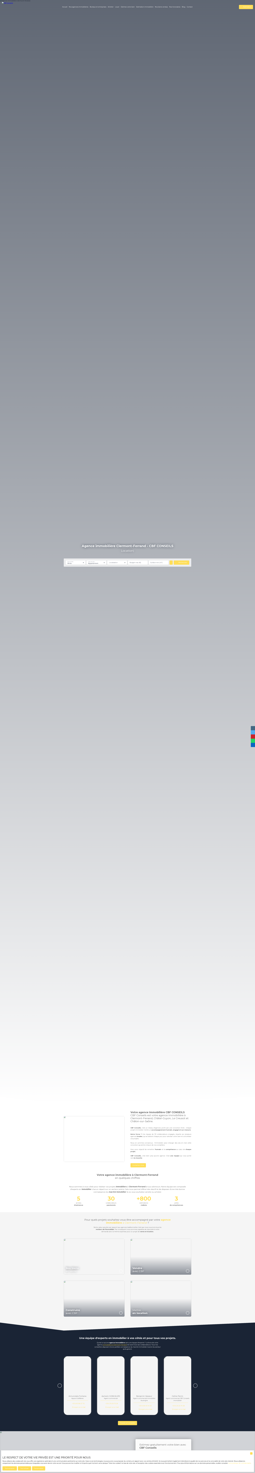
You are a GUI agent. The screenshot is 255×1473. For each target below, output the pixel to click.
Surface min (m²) (156, 562)
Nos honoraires (174, 7)
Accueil (64, 7)
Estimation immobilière (144, 7)
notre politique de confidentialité (239, 1463)
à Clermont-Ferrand (126, 1222)
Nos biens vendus (161, 7)
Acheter (111, 7)
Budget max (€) (135, 562)
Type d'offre (70, 561)
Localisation (113, 562)
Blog (183, 7)
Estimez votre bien (128, 7)
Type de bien (91, 561)
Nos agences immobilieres (78, 7)
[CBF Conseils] (12, 7)
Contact (190, 7)
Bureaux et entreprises (98, 7)
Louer (117, 7)
